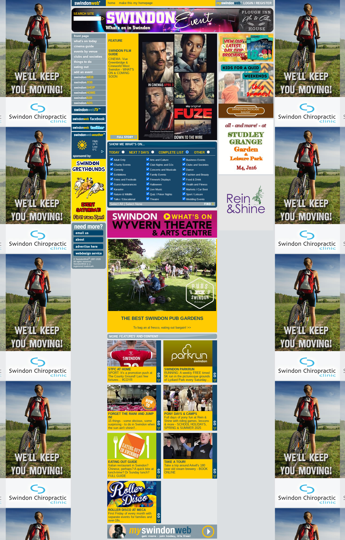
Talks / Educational (124, 199)
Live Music (156, 189)
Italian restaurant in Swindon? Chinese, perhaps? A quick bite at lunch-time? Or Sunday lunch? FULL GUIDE (131, 469)
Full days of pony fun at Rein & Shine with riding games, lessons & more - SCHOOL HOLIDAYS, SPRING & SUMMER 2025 (186, 421)
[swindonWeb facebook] (89, 121)
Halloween (156, 184)
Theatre (154, 199)
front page (81, 36)
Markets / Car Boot (197, 189)
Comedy (118, 169)
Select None (134, 204)
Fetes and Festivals (125, 179)
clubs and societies (88, 56)
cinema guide (84, 46)
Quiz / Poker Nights (161, 194)
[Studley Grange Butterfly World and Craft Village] (245, 173)
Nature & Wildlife (123, 194)
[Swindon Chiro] (35, 270)
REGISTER (264, 3)
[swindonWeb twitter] (89, 130)
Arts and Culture (159, 159)
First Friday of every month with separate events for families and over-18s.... (130, 515)
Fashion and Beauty (197, 174)
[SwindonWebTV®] (87, 111)
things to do (83, 62)
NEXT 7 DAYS (139, 152)
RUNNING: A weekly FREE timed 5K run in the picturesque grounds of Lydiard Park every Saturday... (187, 375)
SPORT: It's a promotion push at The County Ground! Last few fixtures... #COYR (130, 375)
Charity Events (122, 164)
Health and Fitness (196, 184)
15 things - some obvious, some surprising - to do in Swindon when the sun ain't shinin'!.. (131, 421)
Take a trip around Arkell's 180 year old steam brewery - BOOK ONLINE (186, 467)
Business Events (195, 159)
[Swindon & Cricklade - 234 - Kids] (245, 117)
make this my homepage (135, 3)
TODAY (114, 152)
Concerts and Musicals (163, 169)
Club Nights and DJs (161, 164)
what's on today (85, 41)
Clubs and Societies (197, 164)
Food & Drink (193, 179)
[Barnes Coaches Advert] (245, 60)
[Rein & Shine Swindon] (245, 229)
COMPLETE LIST (171, 152)
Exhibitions (120, 174)
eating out (81, 67)
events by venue (85, 51)
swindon (83, 77)
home (111, 3)
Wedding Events (195, 199)
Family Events (158, 174)
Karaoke (118, 189)
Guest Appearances (125, 184)
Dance (190, 169)
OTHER (199, 152)
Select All (116, 204)
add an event (83, 72)
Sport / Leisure (194, 194)
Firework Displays (160, 179)
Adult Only (120, 159)
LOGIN (248, 3)
